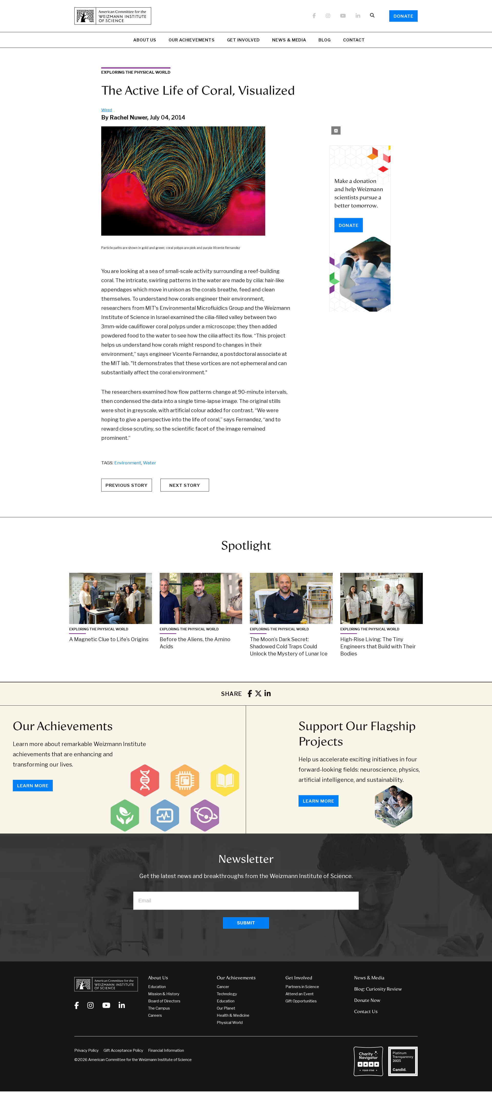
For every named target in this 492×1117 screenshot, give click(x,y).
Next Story (184, 485)
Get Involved (243, 40)
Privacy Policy (86, 1050)
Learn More (32, 785)
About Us (144, 40)
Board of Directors (164, 1001)
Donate (403, 16)
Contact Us (366, 1011)
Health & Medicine (233, 1015)
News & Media (289, 40)
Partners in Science (302, 986)
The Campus (159, 1008)
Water (149, 462)
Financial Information (166, 1050)
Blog (325, 40)
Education (157, 986)
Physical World (230, 1022)
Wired (106, 110)
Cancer (223, 986)
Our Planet (226, 1008)
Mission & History (163, 994)
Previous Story (127, 485)
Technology (227, 994)
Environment (127, 462)
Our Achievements (191, 40)
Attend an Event (299, 994)
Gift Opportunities (301, 1001)
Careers (155, 1015)
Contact (354, 40)
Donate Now (367, 1000)
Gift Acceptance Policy (123, 1050)
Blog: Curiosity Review (378, 989)
